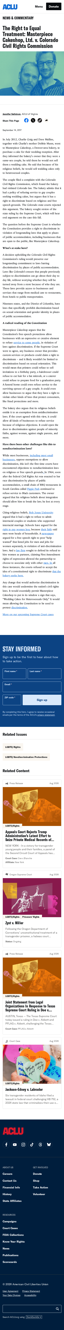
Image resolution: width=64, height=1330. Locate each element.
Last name (35, 671)
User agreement (10, 1291)
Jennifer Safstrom (12, 114)
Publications (10, 1255)
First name (10, 671)
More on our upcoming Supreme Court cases (28, 614)
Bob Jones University (41, 512)
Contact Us (9, 1180)
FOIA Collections (13, 1234)
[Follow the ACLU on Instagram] (23, 1144)
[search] (57, 1309)
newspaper (48, 533)
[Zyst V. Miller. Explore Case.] (32, 909)
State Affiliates (12, 1200)
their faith (46, 529)
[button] (40, 121)
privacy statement (46, 715)
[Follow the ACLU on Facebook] (6, 1144)
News (6, 1248)
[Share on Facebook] (26, 121)
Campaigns (9, 1221)
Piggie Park (33, 488)
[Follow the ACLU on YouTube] (14, 1144)
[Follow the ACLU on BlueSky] (49, 1144)
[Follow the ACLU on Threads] (40, 1144)
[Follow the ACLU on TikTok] (31, 1144)
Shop (36, 1180)
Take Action (40, 1187)
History (7, 1194)
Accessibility (30, 1295)
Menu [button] (39, 6)
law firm (20, 550)
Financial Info (11, 1187)
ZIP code (9, 697)
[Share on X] (33, 121)
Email (7, 684)
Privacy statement (31, 1291)
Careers (7, 1173)
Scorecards (10, 1261)
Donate (54, 6)
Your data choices (11, 1295)
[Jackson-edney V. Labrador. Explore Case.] (32, 1072)
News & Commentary (17, 18)
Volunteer (39, 1194)
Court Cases (10, 1228)
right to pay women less (16, 529)
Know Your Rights (14, 1241)
